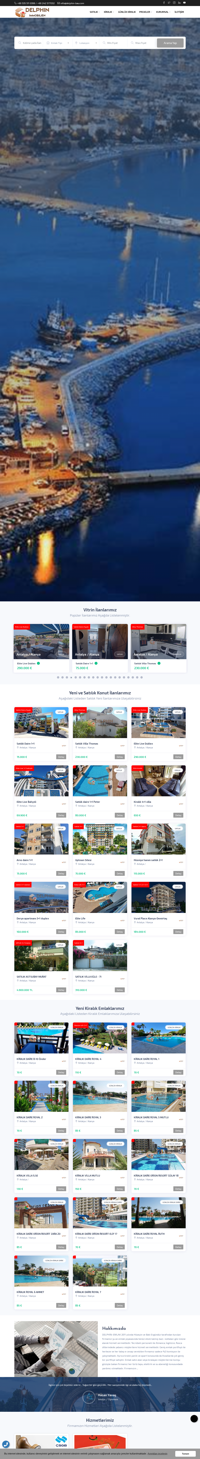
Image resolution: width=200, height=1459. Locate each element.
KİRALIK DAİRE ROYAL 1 (146, 1058)
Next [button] (66, 641)
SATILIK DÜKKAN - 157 (28, 663)
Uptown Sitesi (83, 860)
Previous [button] (16, 641)
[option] (100, 309)
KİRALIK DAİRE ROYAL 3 (88, 1117)
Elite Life (80, 918)
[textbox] (61, 43)
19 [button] (137, 677)
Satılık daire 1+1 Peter (87, 801)
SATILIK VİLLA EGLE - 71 (88, 976)
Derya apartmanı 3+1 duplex (33, 918)
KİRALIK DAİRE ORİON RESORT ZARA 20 (38, 1233)
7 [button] (84, 677)
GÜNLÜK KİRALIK (127, 11)
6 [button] (80, 677)
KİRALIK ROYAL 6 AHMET (147, 663)
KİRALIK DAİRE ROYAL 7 (88, 1291)
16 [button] (124, 677)
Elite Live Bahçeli (26, 801)
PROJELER (144, 11)
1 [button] (58, 677)
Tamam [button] (185, 1454)
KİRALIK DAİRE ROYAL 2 (30, 1117)
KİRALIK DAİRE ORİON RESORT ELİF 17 (96, 1233)
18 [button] (132, 677)
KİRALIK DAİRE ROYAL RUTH (149, 1233)
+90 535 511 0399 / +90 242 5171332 (36, 3)
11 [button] (102, 677)
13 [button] (111, 677)
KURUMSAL (162, 11)
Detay (61, 756)
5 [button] (75, 677)
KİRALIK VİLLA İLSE (27, 1175)
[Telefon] (6, 1444)
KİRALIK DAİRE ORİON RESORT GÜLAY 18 (156, 1175)
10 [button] (97, 677)
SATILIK (94, 11)
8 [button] (89, 677)
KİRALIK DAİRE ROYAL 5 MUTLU (151, 1117)
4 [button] (71, 677)
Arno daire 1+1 (25, 860)
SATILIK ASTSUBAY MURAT (32, 976)
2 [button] (62, 677)
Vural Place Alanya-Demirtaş (150, 918)
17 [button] (128, 677)
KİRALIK (108, 11)
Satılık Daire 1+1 (26, 743)
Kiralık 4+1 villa (84, 663)
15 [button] (119, 677)
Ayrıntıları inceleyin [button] (157, 1453)
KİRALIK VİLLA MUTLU (87, 1175)
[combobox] (61, 42)
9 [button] (93, 677)
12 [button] (106, 677)
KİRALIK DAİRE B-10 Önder (31, 1058)
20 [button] (141, 677)
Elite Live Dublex (143, 743)
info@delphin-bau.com (72, 3)
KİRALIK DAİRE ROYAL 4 (88, 1058)
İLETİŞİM (179, 11)
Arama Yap (170, 43)
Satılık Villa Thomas (86, 743)
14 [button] (115, 677)
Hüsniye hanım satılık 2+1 (148, 860)
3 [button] (67, 677)
